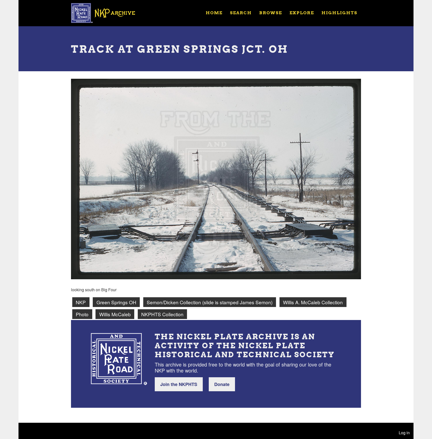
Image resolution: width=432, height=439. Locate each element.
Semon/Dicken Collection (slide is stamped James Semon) (209, 302)
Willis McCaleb (115, 314)
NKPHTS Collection (162, 314)
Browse (270, 12)
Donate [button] (222, 384)
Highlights (339, 12)
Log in (404, 433)
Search (241, 12)
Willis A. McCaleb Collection (313, 302)
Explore (302, 12)
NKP (81, 302)
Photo (82, 314)
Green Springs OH (116, 302)
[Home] (106, 12)
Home (214, 12)
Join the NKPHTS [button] (178, 384)
